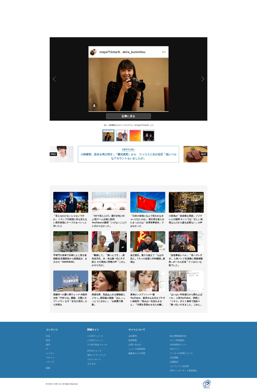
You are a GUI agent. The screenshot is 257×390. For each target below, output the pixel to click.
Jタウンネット (94, 359)
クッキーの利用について (181, 353)
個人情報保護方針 (178, 336)
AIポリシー (175, 349)
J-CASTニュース (95, 336)
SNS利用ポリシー (178, 344)
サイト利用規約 (177, 340)
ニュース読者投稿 (136, 349)
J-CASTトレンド (95, 340)
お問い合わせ (134, 344)
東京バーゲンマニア (96, 355)
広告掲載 (174, 357)
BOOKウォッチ (94, 350)
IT (47, 349)
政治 (48, 340)
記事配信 (174, 362)
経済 (48, 344)
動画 (48, 368)
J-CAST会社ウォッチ (97, 344)
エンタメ (50, 353)
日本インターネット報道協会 (183, 370)
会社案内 (132, 336)
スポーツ (50, 357)
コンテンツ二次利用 (179, 366)
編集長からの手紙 (136, 353)
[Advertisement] (128, 174)
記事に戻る (128, 116)
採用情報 (132, 340)
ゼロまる (91, 363)
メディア (50, 362)
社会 (48, 336)
